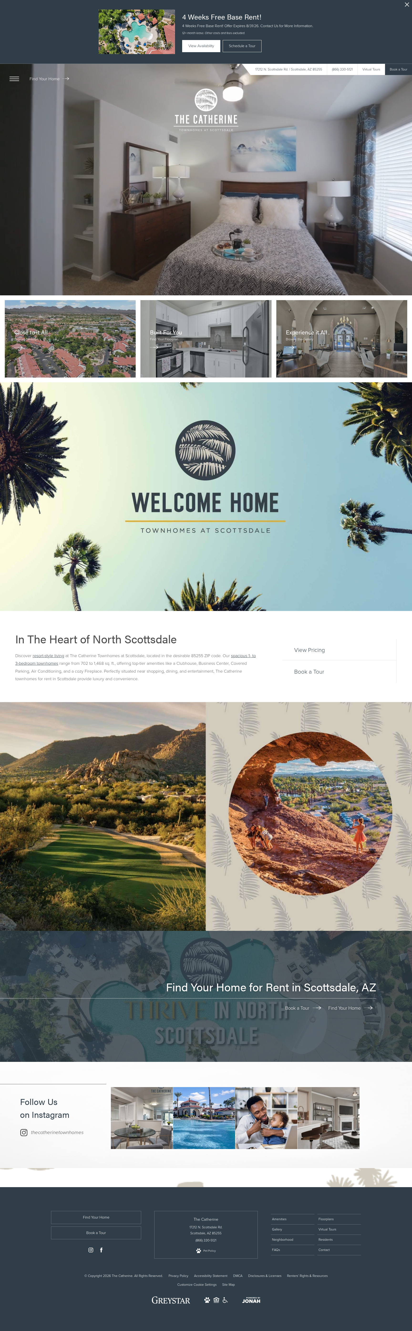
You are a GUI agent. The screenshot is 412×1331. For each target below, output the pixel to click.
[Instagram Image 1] (142, 1118)
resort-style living (48, 656)
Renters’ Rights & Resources (307, 1275)
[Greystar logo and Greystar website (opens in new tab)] (171, 1302)
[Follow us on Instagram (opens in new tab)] (90, 1251)
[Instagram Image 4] (329, 1118)
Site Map (228, 1284)
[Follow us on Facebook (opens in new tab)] (101, 1251)
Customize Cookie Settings (196, 1284)
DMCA (237, 1275)
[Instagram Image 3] (266, 1118)
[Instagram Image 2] (204, 1118)
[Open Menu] (14, 79)
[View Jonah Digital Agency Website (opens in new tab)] (251, 1301)
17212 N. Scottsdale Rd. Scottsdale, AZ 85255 (206, 1230)
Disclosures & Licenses (264, 1275)
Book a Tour (297, 1008)
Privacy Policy (178, 1275)
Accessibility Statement (210, 1275)
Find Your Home (45, 79)
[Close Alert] (407, 6)
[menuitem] (292, 1219)
